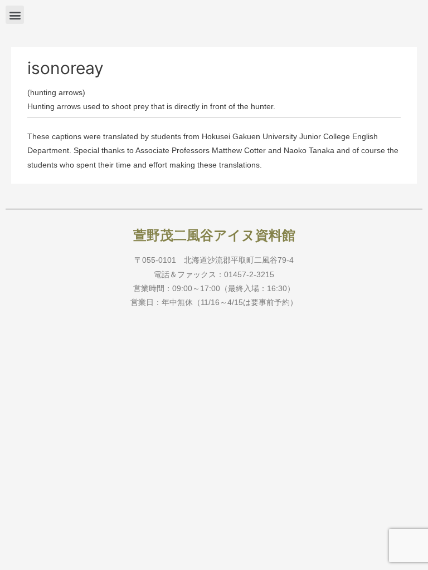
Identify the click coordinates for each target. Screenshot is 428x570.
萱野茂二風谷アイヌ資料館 (214, 235)
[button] (15, 15)
